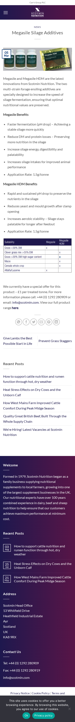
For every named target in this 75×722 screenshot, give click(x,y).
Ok (26, 715)
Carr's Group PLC (38, 2)
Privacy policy (43, 715)
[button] (5, 12)
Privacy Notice (20, 693)
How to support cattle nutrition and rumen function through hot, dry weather (33, 379)
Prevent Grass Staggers (55, 341)
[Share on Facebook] (26, 322)
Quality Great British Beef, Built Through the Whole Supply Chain (34, 418)
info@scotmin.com (25, 302)
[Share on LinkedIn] (56, 322)
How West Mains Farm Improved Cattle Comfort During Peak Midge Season (31, 405)
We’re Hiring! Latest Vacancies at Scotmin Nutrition (32, 432)
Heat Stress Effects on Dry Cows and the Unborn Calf (32, 392)
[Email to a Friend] (41, 322)
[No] (69, 710)
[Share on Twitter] (33, 322)
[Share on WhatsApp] (18, 322)
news (37, 27)
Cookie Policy (41, 693)
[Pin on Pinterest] (48, 322)
